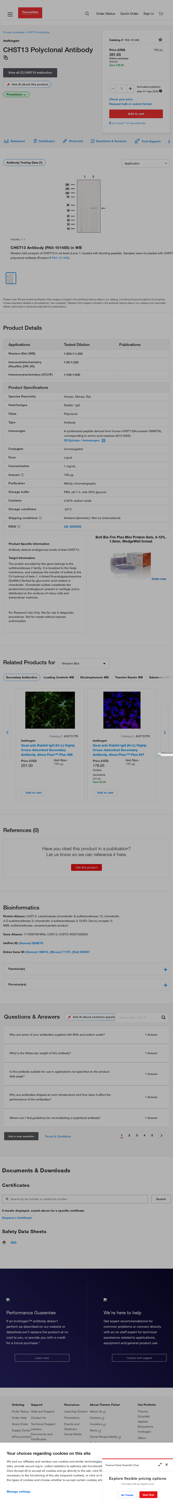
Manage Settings (19, 1491)
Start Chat (148, 1494)
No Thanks (127, 1495)
